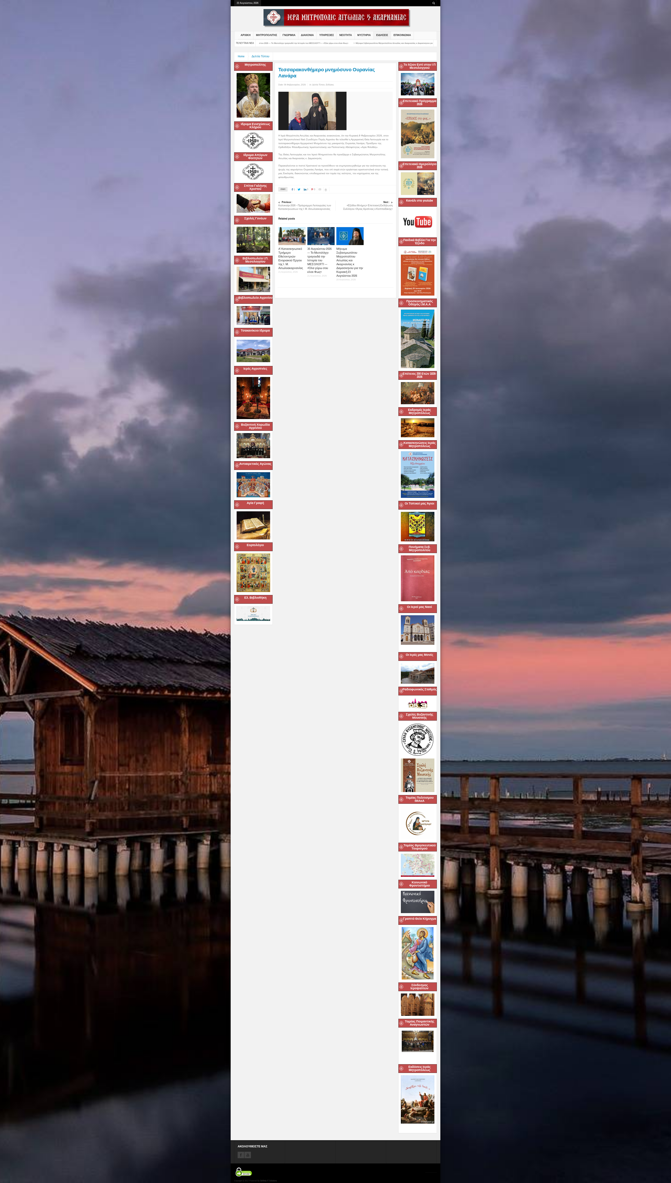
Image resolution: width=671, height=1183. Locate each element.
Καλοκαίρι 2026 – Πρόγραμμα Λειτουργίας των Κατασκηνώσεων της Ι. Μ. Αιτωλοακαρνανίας (304, 206)
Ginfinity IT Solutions (268, 1180)
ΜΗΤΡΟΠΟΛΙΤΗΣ (266, 35)
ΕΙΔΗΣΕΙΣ (382, 35)
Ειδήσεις (330, 85)
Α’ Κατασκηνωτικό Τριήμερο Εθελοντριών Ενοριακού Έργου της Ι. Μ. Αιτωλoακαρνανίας (290, 258)
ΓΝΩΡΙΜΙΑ (289, 35)
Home (241, 56)
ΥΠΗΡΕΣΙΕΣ (326, 35)
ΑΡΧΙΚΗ (246, 35)
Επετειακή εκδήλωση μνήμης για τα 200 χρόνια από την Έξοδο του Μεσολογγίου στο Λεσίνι (309, 43)
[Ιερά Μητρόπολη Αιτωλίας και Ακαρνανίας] (335, 18)
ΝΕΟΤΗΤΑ (345, 35)
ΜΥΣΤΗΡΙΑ (364, 35)
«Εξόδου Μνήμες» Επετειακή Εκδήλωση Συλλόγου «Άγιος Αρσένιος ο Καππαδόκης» (368, 206)
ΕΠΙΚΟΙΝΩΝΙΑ (402, 35)
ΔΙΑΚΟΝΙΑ (307, 35)
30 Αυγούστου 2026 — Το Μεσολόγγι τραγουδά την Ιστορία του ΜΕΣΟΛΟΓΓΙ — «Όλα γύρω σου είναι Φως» (319, 260)
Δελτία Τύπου (260, 56)
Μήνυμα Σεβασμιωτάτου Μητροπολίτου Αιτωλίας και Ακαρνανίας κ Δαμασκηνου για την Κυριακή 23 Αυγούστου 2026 (349, 262)
